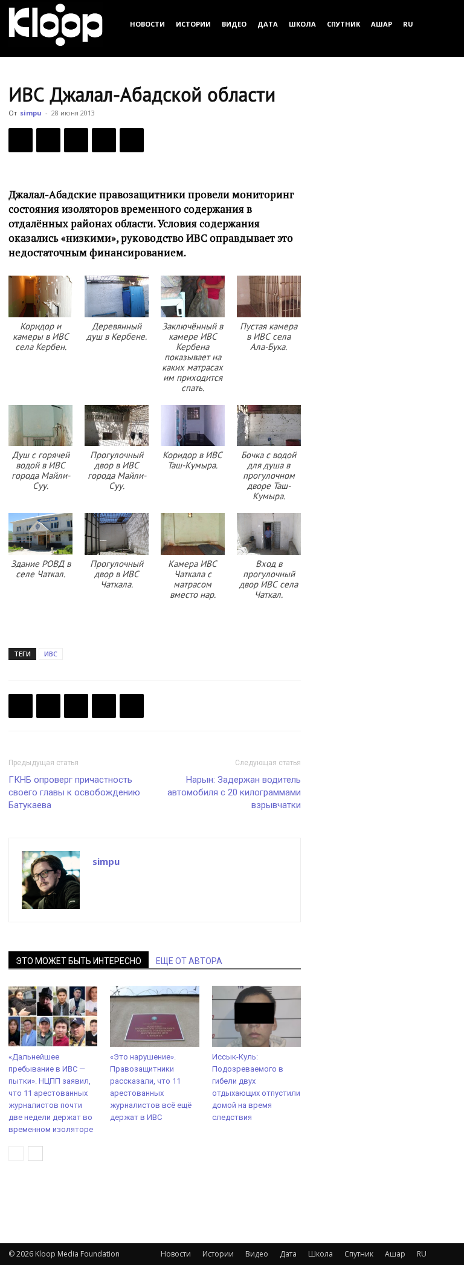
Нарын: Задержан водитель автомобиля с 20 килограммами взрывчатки (234, 792)
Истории (193, 23)
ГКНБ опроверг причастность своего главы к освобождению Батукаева (74, 792)
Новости (147, 23)
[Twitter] (48, 140)
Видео (234, 23)
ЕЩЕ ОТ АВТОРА (189, 961)
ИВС (50, 653)
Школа (302, 23)
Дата (267, 23)
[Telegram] (104, 140)
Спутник (343, 23)
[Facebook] (20, 140)
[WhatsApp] (132, 140)
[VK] (76, 140)
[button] (441, 24)
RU (408, 23)
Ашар (381, 23)
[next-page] (35, 1153)
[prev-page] (16, 1153)
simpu (31, 112)
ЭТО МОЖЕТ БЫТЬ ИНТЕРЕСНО (78, 961)
